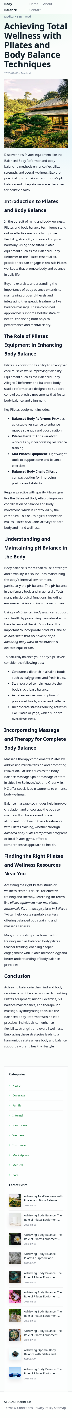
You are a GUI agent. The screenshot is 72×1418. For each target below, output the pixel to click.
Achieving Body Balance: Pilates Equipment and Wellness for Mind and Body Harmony (42, 1260)
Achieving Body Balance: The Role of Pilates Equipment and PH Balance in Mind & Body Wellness (43, 1241)
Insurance (19, 1145)
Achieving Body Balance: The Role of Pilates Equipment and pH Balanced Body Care (43, 1219)
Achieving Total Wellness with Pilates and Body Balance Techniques (43, 1200)
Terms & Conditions (18, 1407)
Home (33, 4)
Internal (17, 1115)
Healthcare (19, 1125)
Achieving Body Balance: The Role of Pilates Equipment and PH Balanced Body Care (43, 1277)
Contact (35, 10)
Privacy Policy (43, 1407)
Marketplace (20, 1155)
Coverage (18, 1095)
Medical (17, 1165)
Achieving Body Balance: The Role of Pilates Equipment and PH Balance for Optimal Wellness (43, 1298)
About (47, 4)
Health (16, 1085)
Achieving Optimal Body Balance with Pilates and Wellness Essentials (40, 1354)
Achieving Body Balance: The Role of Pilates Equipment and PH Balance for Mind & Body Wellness (43, 1317)
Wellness (18, 1135)
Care (15, 1175)
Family (17, 1105)
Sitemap (60, 1407)
